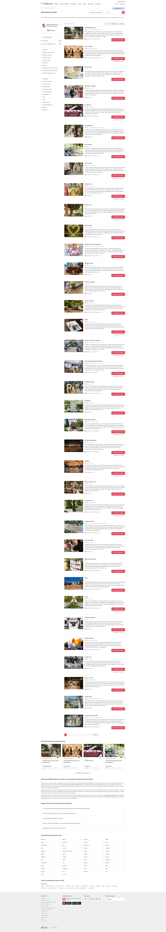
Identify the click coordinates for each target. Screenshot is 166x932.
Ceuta (42, 874)
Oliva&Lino (88, 401)
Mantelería (45, 110)
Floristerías (115, 886)
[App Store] (67, 904)
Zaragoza (43, 851)
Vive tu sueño (89, 46)
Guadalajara (65, 868)
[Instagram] (93, 899)
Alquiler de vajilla (46, 60)
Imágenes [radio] (115, 23)
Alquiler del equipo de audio (49, 73)
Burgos (42, 865)
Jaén (42, 848)
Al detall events (89, 521)
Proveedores (73, 4)
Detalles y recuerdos (47, 81)
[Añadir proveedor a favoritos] (81, 28)
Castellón (107, 854)
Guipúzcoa (64, 865)
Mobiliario (45, 107)
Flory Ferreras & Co (90, 482)
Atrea (86, 597)
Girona (63, 854)
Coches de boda (84, 886)
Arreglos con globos (47, 89)
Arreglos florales (46, 86)
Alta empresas (44, 913)
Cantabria (64, 857)
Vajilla (44, 99)
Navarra (85, 859)
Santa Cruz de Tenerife (67, 851)
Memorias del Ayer (90, 419)
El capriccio (88, 105)
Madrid (63, 839)
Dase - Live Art (89, 678)
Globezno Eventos (90, 617)
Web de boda (44, 921)
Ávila (106, 868)
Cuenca (64, 874)
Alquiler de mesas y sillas (48, 52)
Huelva (63, 859)
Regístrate (122, 3)
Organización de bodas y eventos (50, 68)
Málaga (106, 839)
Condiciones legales (45, 900)
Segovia (85, 862)
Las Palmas (64, 842)
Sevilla (42, 842)
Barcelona (43, 839)
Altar (44, 97)
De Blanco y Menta (90, 86)
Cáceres (107, 857)
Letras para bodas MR (91, 715)
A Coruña (107, 851)
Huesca (85, 868)
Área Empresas (121, 1)
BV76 (86, 320)
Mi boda (56, 4)
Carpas (103, 886)
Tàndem (87, 461)
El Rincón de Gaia (90, 282)
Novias (79, 4)
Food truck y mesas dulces (80, 888)
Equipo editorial (44, 917)
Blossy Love (88, 205)
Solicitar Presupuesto (118, 39)
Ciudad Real (43, 862)
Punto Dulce (88, 67)
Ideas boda (90, 4)
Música (78, 886)
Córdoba (64, 848)
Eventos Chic (88, 184)
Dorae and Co (89, 500)
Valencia (85, 839)
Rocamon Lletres (89, 382)
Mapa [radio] (122, 23)
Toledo (85, 851)
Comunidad (97, 4)
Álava (63, 871)
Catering (42, 886)
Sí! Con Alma (88, 163)
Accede (117, 3)
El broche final (89, 540)
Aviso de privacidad (45, 904)
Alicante (85, 842)
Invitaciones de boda (50, 886)
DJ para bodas (91, 888)
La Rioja (42, 871)
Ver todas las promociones (82, 773)
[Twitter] (88, 899)
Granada (107, 845)
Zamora (42, 868)
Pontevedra (86, 845)
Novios (84, 4)
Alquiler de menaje (47, 57)
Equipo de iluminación (47, 104)
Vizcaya (85, 854)
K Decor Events (89, 301)
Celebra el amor (89, 760)
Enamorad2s (88, 225)
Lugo (63, 862)
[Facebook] (85, 899)
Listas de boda (44, 888)
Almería (85, 857)
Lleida (106, 865)
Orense (85, 865)
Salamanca (107, 859)
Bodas (42, 7)
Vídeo (73, 886)
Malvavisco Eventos (90, 559)
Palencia (85, 871)
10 (90, 734)
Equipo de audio (46, 102)
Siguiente (95, 734)
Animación (108, 886)
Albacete (107, 862)
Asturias (85, 848)
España (109, 899)
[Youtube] (96, 899)
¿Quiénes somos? (44, 915)
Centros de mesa (47, 84)
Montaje (44, 65)
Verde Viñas (88, 696)
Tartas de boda (70, 888)
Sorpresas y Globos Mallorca (93, 244)
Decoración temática (47, 91)
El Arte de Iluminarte (90, 440)
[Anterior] (41, 757)
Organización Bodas (53, 888)
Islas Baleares (44, 845)
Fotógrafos (68, 886)
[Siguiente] (124, 757)
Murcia (63, 845)
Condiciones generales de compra (48, 902)
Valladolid (43, 857)
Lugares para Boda (64, 4)
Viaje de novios (62, 888)
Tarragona (107, 848)
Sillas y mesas (46, 94)
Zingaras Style (89, 263)
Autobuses (92, 886)
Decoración (45, 62)
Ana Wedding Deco (90, 27)
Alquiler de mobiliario (47, 55)
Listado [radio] (107, 23)
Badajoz (42, 854)
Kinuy (86, 578)
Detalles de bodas (60, 886)
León (42, 859)
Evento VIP (88, 657)
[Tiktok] (99, 899)
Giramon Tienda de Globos (92, 340)
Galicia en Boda (89, 638)
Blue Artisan (88, 144)
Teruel (106, 871)
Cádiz (106, 842)
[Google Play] (76, 904)
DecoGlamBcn (89, 125)
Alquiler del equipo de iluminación (50, 70)
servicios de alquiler (110, 795)
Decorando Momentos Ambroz (94, 361)
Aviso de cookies (44, 905)
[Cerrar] (59, 24)
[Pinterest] (91, 899)
